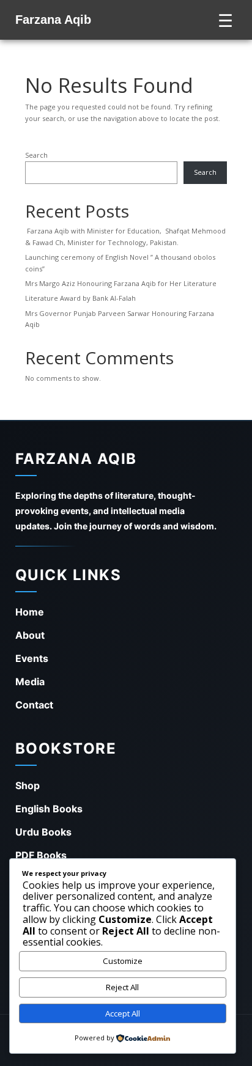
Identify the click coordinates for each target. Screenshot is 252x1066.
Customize (123, 960)
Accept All (122, 1013)
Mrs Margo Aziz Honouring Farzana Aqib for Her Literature (121, 283)
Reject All (122, 987)
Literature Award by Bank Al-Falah (80, 298)
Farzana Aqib (53, 20)
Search (36, 155)
